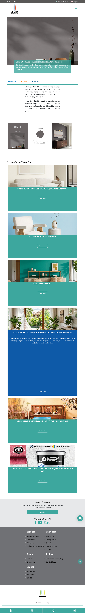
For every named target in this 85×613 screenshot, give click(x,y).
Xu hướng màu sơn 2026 (35, 546)
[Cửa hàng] (10, 610)
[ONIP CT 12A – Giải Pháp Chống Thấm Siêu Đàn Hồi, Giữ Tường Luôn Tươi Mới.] (42, 456)
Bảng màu (30, 543)
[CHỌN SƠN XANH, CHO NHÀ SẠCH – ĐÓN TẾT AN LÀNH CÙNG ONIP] (42, 409)
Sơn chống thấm (51, 546)
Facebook (13, 81)
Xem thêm (42, 198)
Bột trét (48, 549)
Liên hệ (29, 578)
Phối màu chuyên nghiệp (54, 559)
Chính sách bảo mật (42, 603)
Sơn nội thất (50, 536)
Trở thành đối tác (63, 1)
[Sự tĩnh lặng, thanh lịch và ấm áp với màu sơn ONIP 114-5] (42, 176)
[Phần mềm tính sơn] (31, 610)
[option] (18, 136)
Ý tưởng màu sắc (33, 536)
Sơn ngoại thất (51, 540)
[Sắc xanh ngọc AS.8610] (42, 271)
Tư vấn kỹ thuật (51, 562)
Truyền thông (31, 575)
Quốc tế (29, 559)
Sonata (13, 2)
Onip (8, 2)
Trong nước (31, 562)
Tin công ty (31, 571)
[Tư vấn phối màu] (74, 610)
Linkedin (36, 81)
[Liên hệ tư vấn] (53, 610)
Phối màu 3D (31, 540)
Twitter (25, 81)
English (76, 1)
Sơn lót (48, 543)
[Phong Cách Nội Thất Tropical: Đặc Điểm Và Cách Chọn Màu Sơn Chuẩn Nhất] (42, 319)
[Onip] (24, 9)
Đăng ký (42, 512)
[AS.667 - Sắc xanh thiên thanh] (42, 224)
